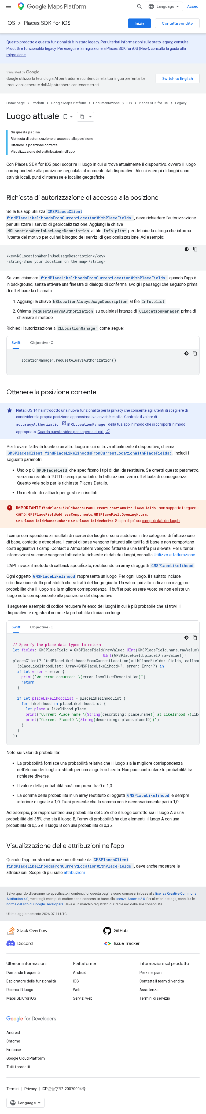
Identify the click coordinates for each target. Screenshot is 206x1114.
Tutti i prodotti (18, 1067)
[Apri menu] (8, 6)
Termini (12, 1089)
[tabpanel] (103, 362)
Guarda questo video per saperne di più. (71, 432)
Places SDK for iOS (47, 23)
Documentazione (106, 103)
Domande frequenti (23, 972)
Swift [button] (16, 342)
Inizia (139, 23)
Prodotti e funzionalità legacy (31, 48)
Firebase (13, 1050)
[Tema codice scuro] (186, 249)
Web (76, 990)
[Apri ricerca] (139, 6)
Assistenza (149, 990)
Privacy (30, 1089)
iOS (10, 23)
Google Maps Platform (68, 103)
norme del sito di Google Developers (34, 904)
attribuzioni (74, 872)
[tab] (16, 342)
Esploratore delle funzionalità (31, 981)
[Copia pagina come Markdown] (82, 116)
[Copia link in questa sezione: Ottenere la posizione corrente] (101, 392)
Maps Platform (67, 6)
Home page (15, 103)
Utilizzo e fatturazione (174, 554)
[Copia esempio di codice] (195, 249)
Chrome (13, 1041)
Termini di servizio (154, 998)
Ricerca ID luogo (19, 990)
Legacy (180, 103)
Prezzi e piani (150, 972)
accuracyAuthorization (38, 424)
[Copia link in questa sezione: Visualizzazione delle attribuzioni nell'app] (129, 846)
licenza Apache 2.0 (130, 899)
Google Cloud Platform (25, 1058)
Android (79, 972)
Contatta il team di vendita (161, 981)
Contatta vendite (177, 23)
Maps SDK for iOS (21, 998)
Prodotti (38, 103)
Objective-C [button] (41, 342)
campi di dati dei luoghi (161, 521)
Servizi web (83, 998)
